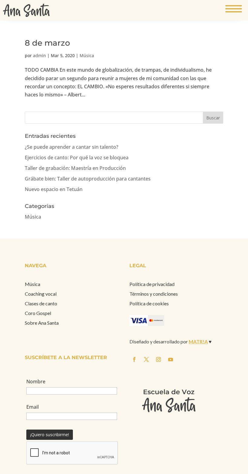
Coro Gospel (38, 313)
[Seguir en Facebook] (230, 231)
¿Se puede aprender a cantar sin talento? (71, 147)
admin (39, 55)
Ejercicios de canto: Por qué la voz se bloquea (77, 157)
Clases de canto (41, 303)
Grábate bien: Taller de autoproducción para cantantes (88, 178)
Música (87, 55)
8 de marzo (47, 43)
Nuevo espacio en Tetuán (54, 189)
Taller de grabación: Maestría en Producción (75, 168)
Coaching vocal (41, 294)
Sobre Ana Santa (42, 323)
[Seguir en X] (242, 231)
